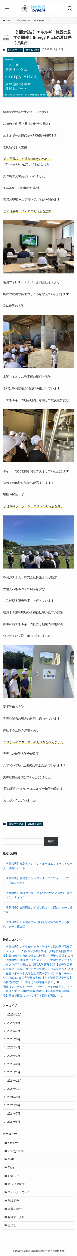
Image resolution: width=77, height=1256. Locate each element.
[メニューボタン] (7, 8)
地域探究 (13, 1200)
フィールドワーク (19, 1192)
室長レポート (16, 1208)
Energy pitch (32, 49)
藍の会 (12, 1225)
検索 (51, 841)
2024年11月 (14, 1080)
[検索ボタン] (70, 8)
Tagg (11, 1167)
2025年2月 (13, 1064)
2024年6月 (13, 1121)
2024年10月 (14, 1088)
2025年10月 (14, 1014)
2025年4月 (13, 1047)
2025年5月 (13, 1039)
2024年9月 (13, 1097)
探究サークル (15, 49)
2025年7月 (13, 1031)
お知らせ (13, 1175)
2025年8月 (13, 1022)
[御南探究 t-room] (39, 8)
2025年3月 (13, 1055)
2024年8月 (13, 1105)
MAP (11, 1159)
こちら (44, 164)
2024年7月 (13, 1113)
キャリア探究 (16, 1184)
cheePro (13, 1143)
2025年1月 (13, 1072)
